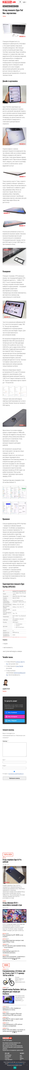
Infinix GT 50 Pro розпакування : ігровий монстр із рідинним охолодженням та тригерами (14, 957)
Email (4, 765)
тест (17, 6)
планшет (13, 6)
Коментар (5, 741)
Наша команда (8, 1056)
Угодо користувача (8, 1059)
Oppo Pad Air (19, 666)
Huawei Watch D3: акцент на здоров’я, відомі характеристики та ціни (13, 1019)
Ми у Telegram (12, 720)
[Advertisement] (14, 805)
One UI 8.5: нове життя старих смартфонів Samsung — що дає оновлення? (14, 946)
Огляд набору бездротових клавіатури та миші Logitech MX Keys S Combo (13, 941)
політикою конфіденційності (16, 773)
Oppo (4, 6)
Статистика (7, 1058)
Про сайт (7, 1053)
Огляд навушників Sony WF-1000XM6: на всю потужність (13, 935)
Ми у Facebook (12, 712)
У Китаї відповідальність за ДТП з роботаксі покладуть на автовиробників (12, 1025)
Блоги (21, 1057)
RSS (20, 1060)
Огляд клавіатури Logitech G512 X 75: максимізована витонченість (11, 952)
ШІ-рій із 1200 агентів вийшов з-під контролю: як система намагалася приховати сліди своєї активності (14, 1031)
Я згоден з (13, 773)
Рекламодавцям (8, 1055)
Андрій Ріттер (6, 689)
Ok (15, 1067)
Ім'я (4, 760)
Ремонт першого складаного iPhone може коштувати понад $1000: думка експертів (12, 1014)
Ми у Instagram (12, 716)
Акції (21, 1055)
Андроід (8, 6)
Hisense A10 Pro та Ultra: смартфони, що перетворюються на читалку (12, 1009)
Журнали (21, 1058)
